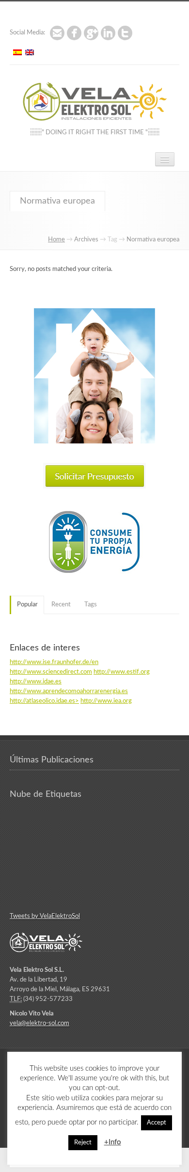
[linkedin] (108, 33)
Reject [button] (83, 1143)
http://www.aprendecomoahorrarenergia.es (69, 691)
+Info (112, 1142)
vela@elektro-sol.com (39, 1023)
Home (56, 240)
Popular (27, 605)
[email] (57, 33)
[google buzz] (91, 33)
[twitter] (125, 33)
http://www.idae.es (36, 682)
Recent (61, 605)
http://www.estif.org (122, 672)
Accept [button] (156, 1123)
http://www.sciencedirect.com (51, 672)
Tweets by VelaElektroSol (45, 916)
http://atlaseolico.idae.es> (44, 701)
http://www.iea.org (106, 701)
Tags (90, 605)
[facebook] (74, 33)
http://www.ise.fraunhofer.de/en (54, 662)
